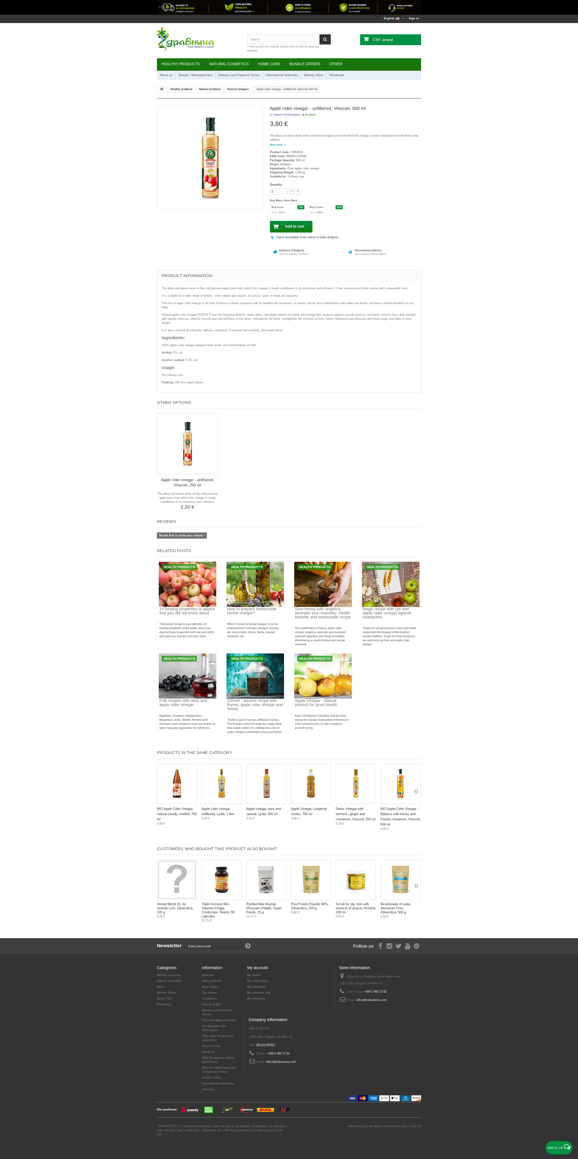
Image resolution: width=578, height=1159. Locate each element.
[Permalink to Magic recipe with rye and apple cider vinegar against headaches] (390, 584)
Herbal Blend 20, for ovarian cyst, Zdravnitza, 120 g (175, 908)
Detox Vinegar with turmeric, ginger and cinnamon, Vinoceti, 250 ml (355, 814)
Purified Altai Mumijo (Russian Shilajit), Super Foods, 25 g (264, 908)
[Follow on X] (398, 945)
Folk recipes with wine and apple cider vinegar (183, 702)
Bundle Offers (304, 64)
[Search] (325, 39)
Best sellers (210, 987)
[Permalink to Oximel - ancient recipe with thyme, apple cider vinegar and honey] (255, 676)
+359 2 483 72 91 (375, 991)
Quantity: (276, 184)
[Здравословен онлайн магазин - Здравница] (198, 39)
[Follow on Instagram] (389, 945)
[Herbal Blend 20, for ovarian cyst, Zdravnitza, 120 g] (177, 880)
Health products (179, 567)
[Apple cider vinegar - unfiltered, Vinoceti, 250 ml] (187, 444)
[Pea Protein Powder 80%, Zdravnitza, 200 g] (311, 880)
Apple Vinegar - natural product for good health (316, 702)
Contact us (209, 998)
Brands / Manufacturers (195, 75)
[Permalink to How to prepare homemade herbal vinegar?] (255, 584)
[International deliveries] (289, 7)
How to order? (212, 1004)
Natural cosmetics (229, 64)
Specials (208, 975)
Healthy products (180, 64)
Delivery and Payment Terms (238, 75)
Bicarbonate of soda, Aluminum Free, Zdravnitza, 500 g (395, 908)
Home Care (269, 64)
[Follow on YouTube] (407, 945)
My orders (254, 975)
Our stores (209, 992)
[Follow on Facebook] (380, 945)
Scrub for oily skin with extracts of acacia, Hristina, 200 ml (356, 908)
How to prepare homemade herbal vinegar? (251, 611)
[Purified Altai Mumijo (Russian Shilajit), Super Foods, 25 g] (266, 880)
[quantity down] (298, 191)
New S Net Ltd (411, 1126)
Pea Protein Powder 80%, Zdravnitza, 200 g (310, 906)
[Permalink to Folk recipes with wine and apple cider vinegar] (187, 676)
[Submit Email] (247, 946)
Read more (276, 144)
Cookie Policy (211, 1077)
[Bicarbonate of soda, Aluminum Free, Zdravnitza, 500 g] (400, 880)
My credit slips (257, 981)
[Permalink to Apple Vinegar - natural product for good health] (323, 676)
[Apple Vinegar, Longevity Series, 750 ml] (311, 783)
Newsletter (169, 945)
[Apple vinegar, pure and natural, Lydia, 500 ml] (266, 783)
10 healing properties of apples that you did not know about (187, 611)
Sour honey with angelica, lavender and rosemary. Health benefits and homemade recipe (323, 613)
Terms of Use (211, 1046)
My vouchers (256, 998)
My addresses (256, 987)
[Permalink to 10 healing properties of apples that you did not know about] (187, 584)
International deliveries (282, 75)
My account (257, 967)
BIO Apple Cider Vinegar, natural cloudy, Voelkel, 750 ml (177, 814)
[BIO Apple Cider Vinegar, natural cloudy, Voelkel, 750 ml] (177, 783)
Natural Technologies (287, 114)
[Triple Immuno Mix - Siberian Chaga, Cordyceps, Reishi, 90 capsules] (222, 880)
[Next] (416, 791)
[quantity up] (291, 191)
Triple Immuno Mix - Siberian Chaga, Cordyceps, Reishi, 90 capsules (218, 910)
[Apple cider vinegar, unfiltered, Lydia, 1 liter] (222, 783)
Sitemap (208, 1089)
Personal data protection (219, 1020)
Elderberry (164, 1004)
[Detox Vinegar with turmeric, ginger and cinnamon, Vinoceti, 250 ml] (356, 783)
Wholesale (336, 75)
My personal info (259, 992)
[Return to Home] (161, 89)
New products (211, 981)
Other (336, 64)
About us (166, 75)
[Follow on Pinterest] (416, 945)
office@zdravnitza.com (371, 1000)
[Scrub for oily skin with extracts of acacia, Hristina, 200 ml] (356, 880)
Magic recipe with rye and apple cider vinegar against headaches (387, 613)
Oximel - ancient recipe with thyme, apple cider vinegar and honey (255, 704)
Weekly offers (313, 75)
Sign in (414, 18)
